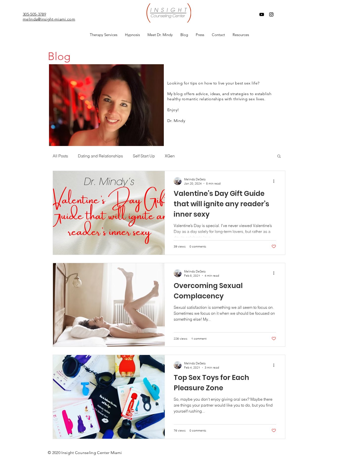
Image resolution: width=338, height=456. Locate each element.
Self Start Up (144, 155)
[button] (103, 35)
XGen (170, 155)
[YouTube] (262, 14)
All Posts (60, 155)
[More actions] (275, 181)
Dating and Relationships (100, 155)
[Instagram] (271, 14)
